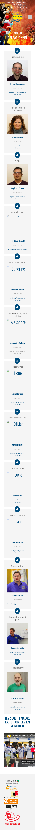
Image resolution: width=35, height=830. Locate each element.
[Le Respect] (13, 807)
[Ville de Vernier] (13, 782)
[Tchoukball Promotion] (13, 787)
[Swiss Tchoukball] (12, 818)
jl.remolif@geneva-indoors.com (17, 249)
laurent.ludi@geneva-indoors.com (17, 604)
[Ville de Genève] (13, 794)
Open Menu (30, 17)
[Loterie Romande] (13, 801)
